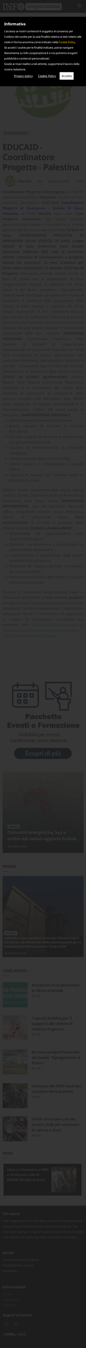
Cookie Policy (67, 42)
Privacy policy (23, 76)
